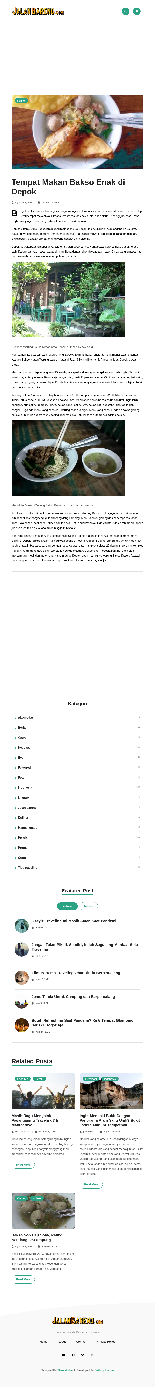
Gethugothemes (104, 1370)
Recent (89, 906)
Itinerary (79, 797)
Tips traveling (79, 867)
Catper (79, 737)
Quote (79, 857)
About (62, 1341)
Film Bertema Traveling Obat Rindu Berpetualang (76, 973)
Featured (79, 767)
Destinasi (79, 747)
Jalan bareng (79, 807)
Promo (79, 847)
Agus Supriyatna (23, 202)
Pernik (79, 837)
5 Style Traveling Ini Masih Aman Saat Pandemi (74, 921)
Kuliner (21, 100)
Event (79, 757)
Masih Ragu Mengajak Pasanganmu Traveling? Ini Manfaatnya (36, 1120)
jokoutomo (88, 1131)
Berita (79, 727)
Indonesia (79, 787)
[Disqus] (77, 628)
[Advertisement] (77, 45)
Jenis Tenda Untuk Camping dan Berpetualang (73, 997)
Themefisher (65, 1370)
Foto (79, 777)
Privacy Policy (106, 1341)
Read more (23, 1164)
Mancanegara (79, 827)
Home (43, 1341)
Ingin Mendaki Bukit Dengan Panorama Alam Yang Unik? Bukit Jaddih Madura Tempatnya (110, 1120)
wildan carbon (22, 1131)
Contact (81, 1341)
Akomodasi (79, 717)
